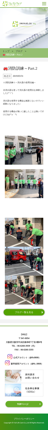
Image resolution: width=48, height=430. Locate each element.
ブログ (19, 51)
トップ (6, 51)
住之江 (7, 76)
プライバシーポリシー (24, 418)
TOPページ (22, 404)
